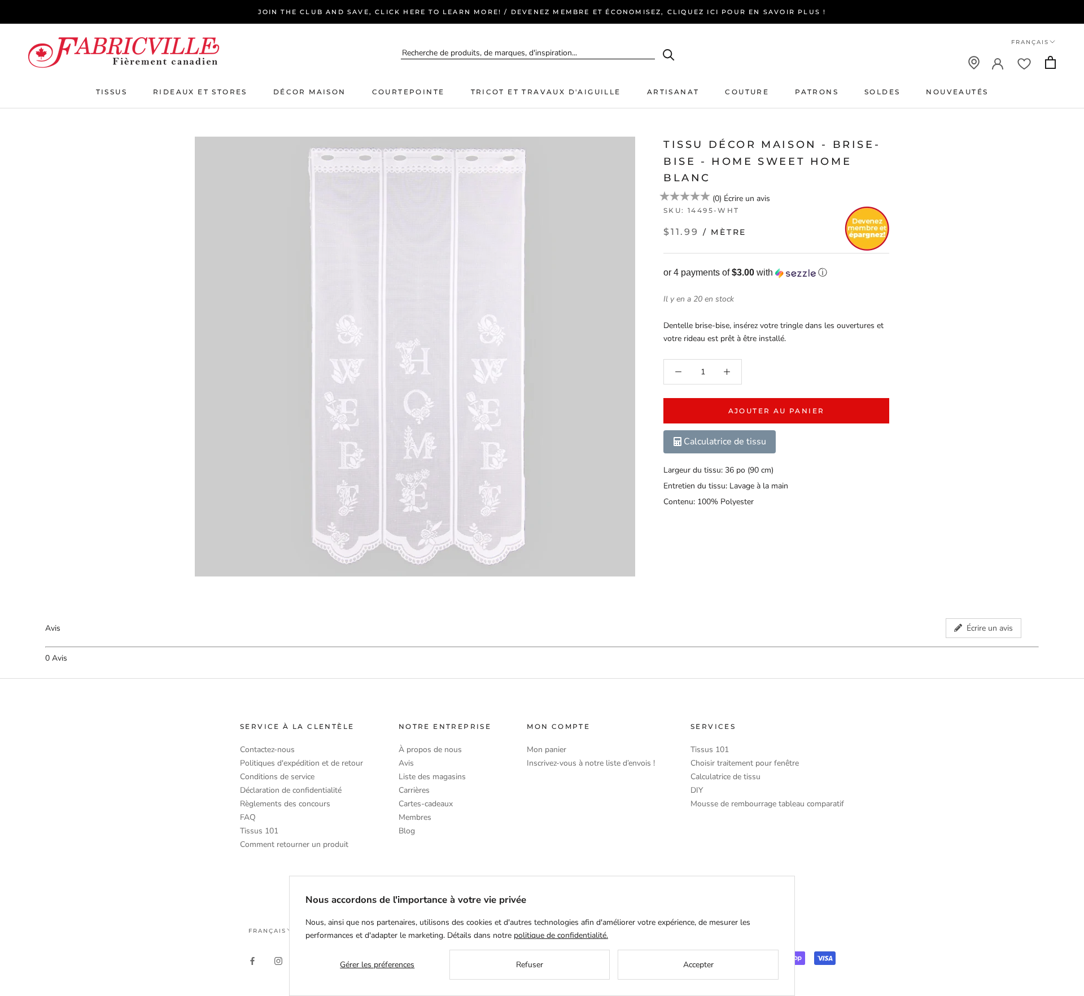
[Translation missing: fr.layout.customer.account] (997, 62)
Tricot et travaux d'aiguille (546, 92)
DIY (696, 790)
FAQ (248, 817)
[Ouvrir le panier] (1050, 62)
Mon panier (546, 749)
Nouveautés (957, 92)
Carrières (414, 790)
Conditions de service (277, 776)
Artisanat (673, 92)
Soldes (882, 92)
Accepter (698, 964)
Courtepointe (408, 92)
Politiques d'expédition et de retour (301, 763)
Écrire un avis (747, 198)
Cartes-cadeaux (426, 803)
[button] (776, 273)
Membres (415, 817)
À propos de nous (430, 749)
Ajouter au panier (776, 411)
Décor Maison (309, 92)
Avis (406, 763)
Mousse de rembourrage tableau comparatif (767, 803)
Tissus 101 (259, 830)
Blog (407, 830)
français (267, 930)
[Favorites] (1024, 62)
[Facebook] (252, 960)
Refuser (529, 964)
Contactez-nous (267, 749)
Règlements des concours (285, 803)
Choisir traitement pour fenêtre (744, 763)
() (717, 198)
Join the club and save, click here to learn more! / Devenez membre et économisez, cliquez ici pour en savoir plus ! (542, 12)
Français (1030, 42)
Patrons (816, 92)
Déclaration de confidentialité (291, 790)
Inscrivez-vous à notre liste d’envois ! (591, 763)
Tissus (111, 92)
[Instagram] (278, 960)
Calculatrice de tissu (725, 776)
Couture (747, 92)
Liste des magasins (432, 776)
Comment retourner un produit (294, 844)
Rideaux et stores (200, 92)
